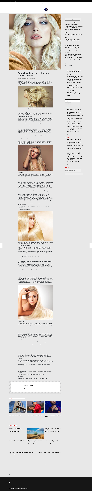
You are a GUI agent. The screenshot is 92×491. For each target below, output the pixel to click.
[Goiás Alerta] (17, 387)
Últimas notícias (41, 3)
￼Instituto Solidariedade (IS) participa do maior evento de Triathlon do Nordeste (17, 442)
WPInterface (26, 488)
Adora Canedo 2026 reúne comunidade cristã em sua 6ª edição (73, 94)
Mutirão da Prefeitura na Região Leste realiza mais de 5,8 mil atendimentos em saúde (74, 84)
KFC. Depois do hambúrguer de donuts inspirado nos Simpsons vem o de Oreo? (74, 36)
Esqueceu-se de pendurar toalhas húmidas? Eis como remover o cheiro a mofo (73, 31)
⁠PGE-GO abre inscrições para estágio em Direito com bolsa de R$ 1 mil (17, 414)
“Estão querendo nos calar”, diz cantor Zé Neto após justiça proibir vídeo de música (53, 415)
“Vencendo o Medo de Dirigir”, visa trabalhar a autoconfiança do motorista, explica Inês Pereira (52, 442)
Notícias (52, 3)
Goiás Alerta (33, 78)
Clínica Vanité (38, 121)
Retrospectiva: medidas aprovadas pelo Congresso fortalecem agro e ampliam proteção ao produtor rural (34, 442)
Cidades (47, 3)
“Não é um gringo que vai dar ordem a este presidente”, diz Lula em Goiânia (35, 414)
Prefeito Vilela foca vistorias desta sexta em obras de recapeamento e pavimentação (74, 89)
